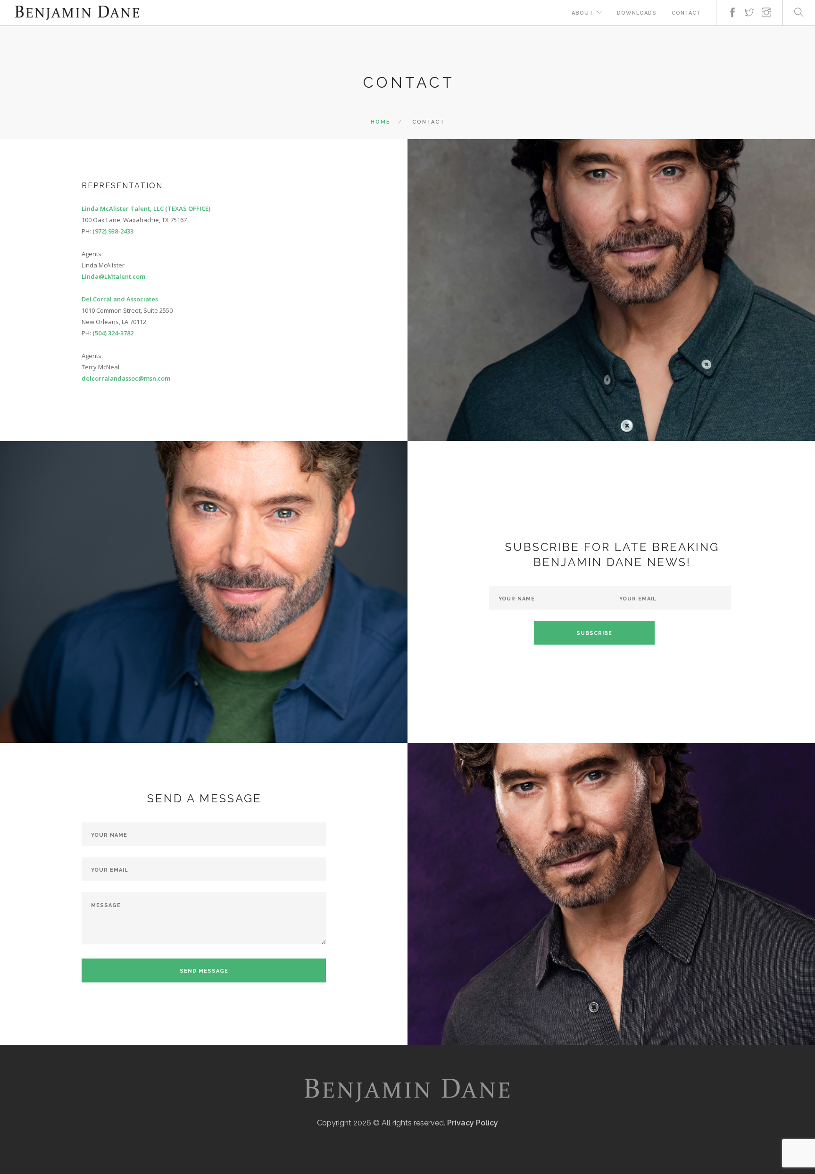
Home (381, 122)
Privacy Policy (472, 1122)
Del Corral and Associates (120, 299)
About (582, 13)
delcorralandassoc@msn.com (126, 378)
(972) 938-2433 (112, 231)
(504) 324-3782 (112, 333)
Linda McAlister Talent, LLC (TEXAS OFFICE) (146, 208)
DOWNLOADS (637, 13)
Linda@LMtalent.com (113, 276)
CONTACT (686, 13)
